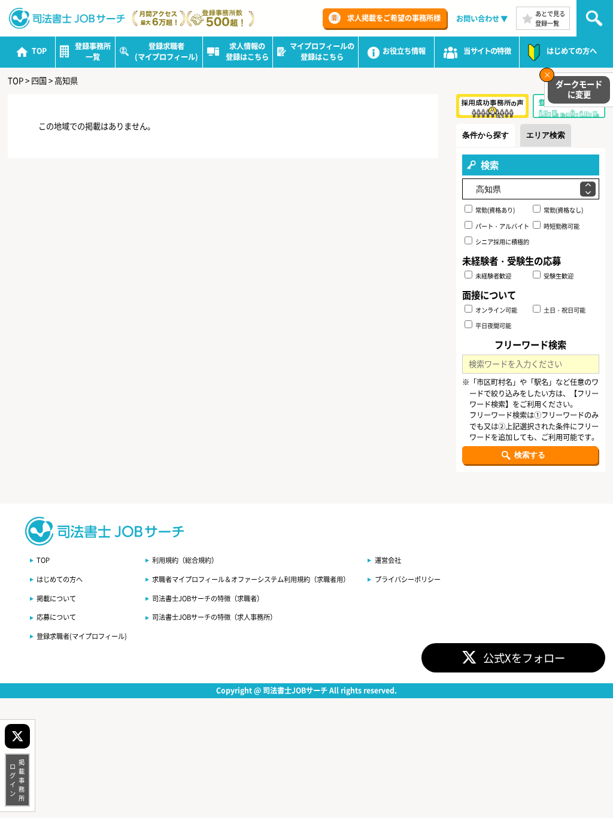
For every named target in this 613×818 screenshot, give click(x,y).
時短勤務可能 (560, 226)
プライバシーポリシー (408, 579)
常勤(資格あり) (494, 209)
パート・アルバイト (501, 226)
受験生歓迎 (557, 275)
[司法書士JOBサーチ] (67, 18)
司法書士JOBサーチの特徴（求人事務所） (214, 617)
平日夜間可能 (492, 325)
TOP (43, 560)
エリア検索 (545, 135)
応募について (56, 617)
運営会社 (388, 560)
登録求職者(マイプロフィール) (82, 636)
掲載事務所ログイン (17, 780)
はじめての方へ (60, 579)
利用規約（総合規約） (185, 560)
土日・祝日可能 (563, 309)
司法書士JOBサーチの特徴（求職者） (207, 598)
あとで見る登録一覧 (550, 18)
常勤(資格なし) (562, 209)
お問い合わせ (477, 18)
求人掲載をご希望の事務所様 (394, 18)
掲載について (56, 598)
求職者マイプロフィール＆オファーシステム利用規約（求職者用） (251, 579)
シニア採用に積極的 (501, 241)
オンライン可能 (495, 309)
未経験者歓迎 (492, 275)
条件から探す (485, 135)
